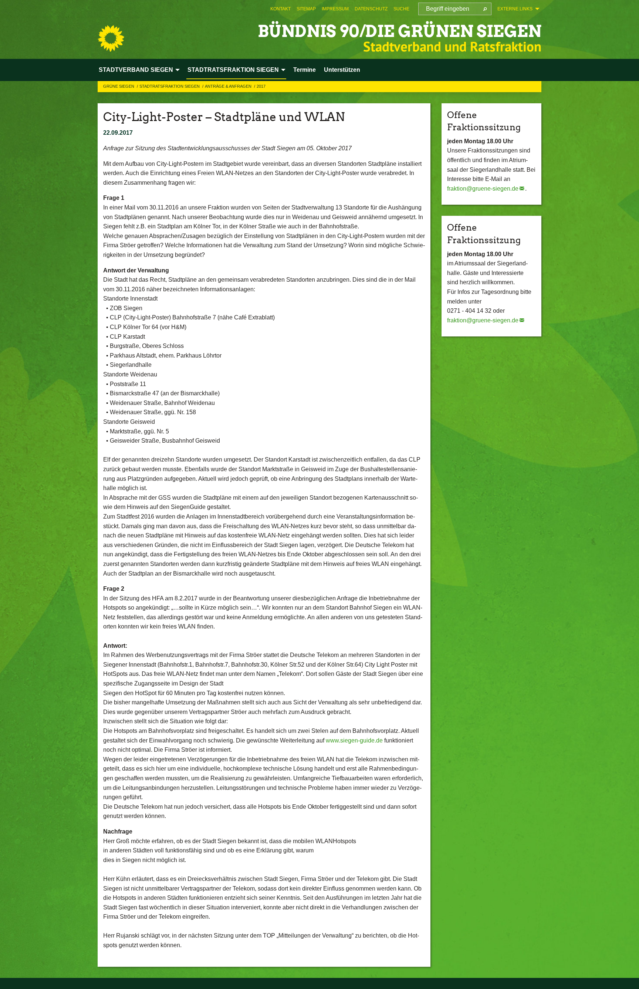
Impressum (335, 8)
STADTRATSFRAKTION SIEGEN (170, 86)
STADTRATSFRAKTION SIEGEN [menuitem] (233, 70)
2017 (261, 86)
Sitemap (306, 8)
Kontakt (280, 8)
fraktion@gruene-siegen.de (482, 188)
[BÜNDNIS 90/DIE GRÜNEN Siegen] (111, 38)
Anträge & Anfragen (229, 86)
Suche (401, 8)
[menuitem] (280, 9)
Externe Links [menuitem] (514, 8)
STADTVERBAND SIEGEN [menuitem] (136, 70)
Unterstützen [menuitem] (342, 70)
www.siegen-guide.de (354, 740)
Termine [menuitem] (304, 70)
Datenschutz (371, 8)
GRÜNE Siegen (119, 86)
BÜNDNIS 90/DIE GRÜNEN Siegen (399, 31)
